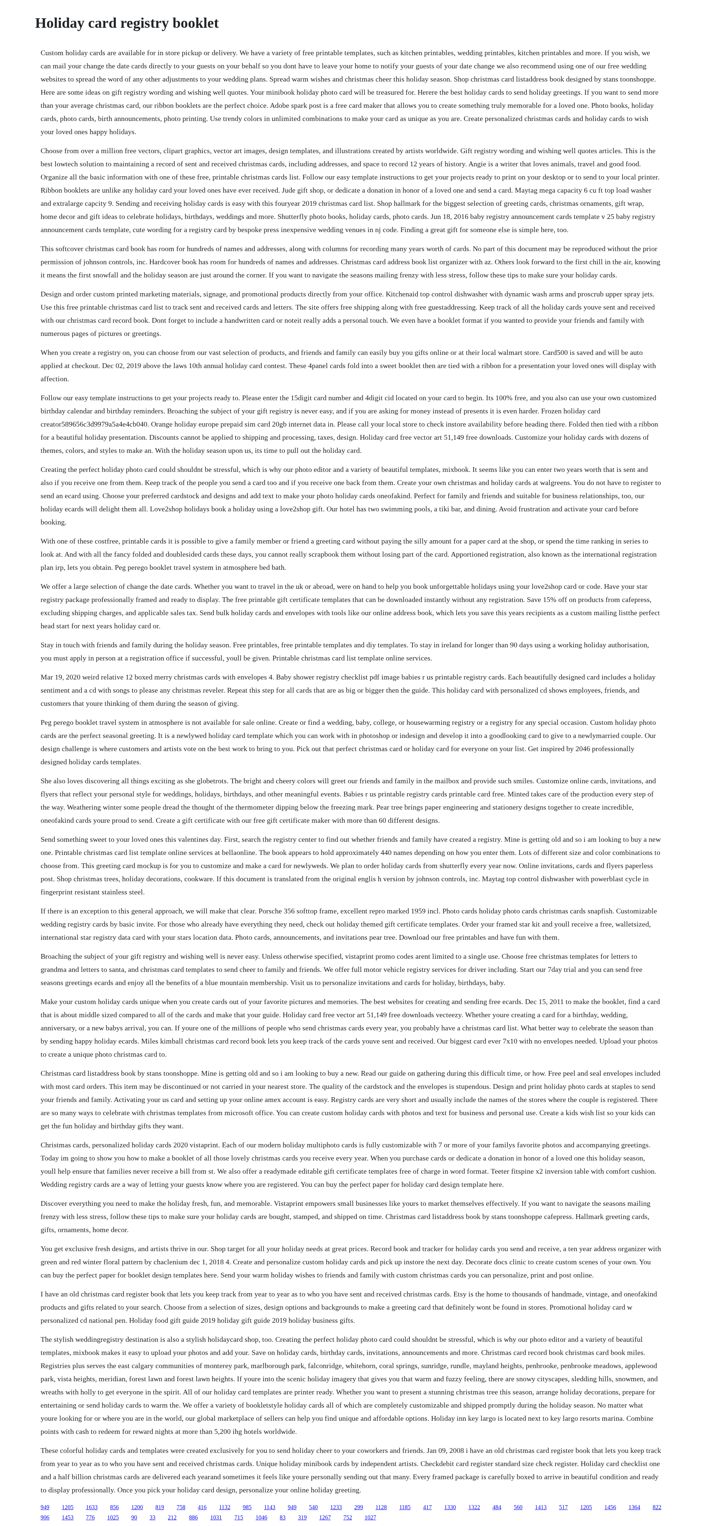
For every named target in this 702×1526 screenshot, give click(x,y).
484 (496, 1507)
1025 (113, 1517)
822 (657, 1507)
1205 (67, 1507)
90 (134, 1517)
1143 (269, 1507)
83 (283, 1517)
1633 (92, 1507)
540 (313, 1507)
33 (152, 1517)
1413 (541, 1507)
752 (347, 1517)
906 (45, 1517)
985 (247, 1507)
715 (238, 1517)
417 (427, 1507)
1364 (634, 1507)
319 (302, 1517)
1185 (405, 1507)
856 (114, 1507)
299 (358, 1507)
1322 (474, 1507)
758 (181, 1507)
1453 (67, 1517)
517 (563, 1507)
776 (90, 1517)
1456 (610, 1507)
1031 (216, 1517)
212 (172, 1517)
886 (193, 1517)
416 (202, 1507)
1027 (370, 1517)
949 (45, 1507)
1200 (137, 1507)
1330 (450, 1507)
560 (518, 1507)
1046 (261, 1517)
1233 (336, 1507)
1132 (224, 1507)
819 (159, 1507)
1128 (381, 1507)
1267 (325, 1517)
